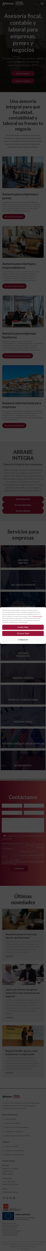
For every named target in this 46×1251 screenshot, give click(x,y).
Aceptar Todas (23, 627)
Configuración (23, 640)
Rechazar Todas (23, 633)
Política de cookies (37, 616)
